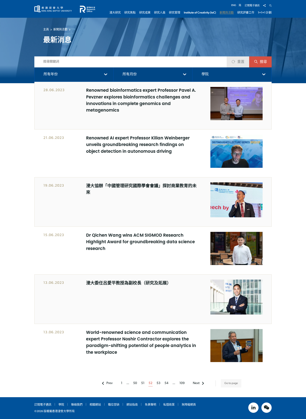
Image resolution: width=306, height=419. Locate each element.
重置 (240, 62)
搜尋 (263, 62)
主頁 (46, 29)
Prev (109, 383)
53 (158, 383)
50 (135, 383)
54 (166, 383)
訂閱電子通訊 (252, 5)
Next (196, 383)
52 (150, 383)
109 (182, 383)
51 (142, 383)
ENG (233, 5)
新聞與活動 (60, 29)
